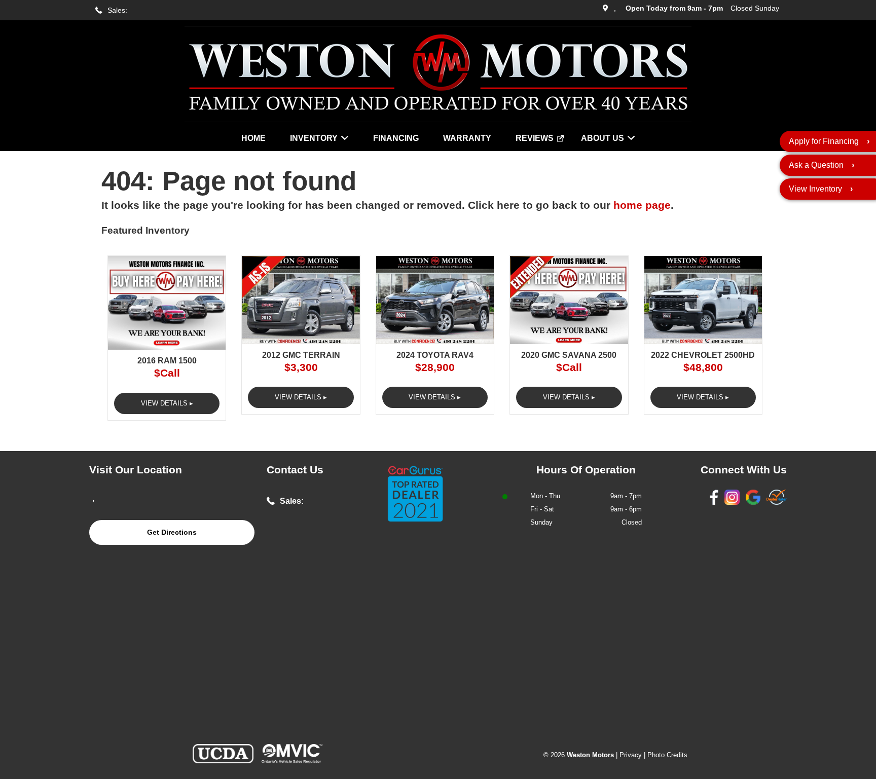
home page (642, 205)
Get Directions (172, 532)
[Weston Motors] (438, 119)
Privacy (630, 755)
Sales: (117, 10)
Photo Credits (667, 755)
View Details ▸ (167, 403)
